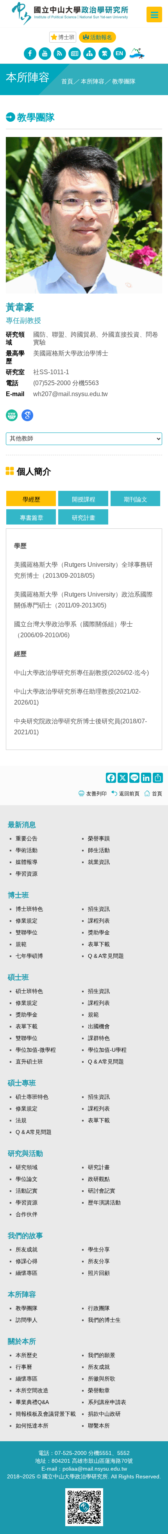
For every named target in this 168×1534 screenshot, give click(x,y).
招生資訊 (99, 909)
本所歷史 (27, 1355)
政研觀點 (99, 1179)
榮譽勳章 (99, 1390)
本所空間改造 (32, 1390)
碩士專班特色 (32, 1097)
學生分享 (99, 1249)
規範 (21, 944)
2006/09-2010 (39, 635)
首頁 (67, 81)
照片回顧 (99, 1273)
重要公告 (27, 838)
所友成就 (27, 1249)
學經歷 (31, 499)
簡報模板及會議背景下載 (46, 1414)
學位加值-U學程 (107, 1050)
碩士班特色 (29, 991)
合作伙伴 (27, 1214)
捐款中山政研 (104, 1414)
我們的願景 (101, 1355)
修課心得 (27, 1261)
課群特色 (99, 1038)
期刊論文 (135, 499)
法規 (21, 1120)
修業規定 (27, 921)
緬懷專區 (27, 1273)
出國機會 (99, 1026)
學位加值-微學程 (36, 1050)
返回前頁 (129, 794)
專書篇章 (31, 517)
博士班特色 (29, 909)
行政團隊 (99, 1308)
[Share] (157, 778)
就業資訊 (99, 862)
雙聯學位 (27, 932)
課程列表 (99, 921)
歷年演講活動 (104, 1202)
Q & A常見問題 (106, 956)
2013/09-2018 (64, 575)
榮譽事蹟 (99, 838)
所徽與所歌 (101, 1378)
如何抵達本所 (32, 1425)
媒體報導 (27, 862)
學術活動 (27, 850)
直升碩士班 (29, 1061)
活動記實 (27, 1191)
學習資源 (27, 874)
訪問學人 (27, 1320)
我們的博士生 (104, 1320)
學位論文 (27, 1179)
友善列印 (96, 794)
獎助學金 (99, 932)
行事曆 (24, 1367)
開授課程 (83, 499)
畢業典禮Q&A (32, 1402)
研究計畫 (83, 517)
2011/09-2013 (77, 605)
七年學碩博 (29, 956)
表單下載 (99, 944)
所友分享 (99, 1261)
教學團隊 (27, 1308)
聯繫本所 (99, 1425)
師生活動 (99, 850)
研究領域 (27, 1167)
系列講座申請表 (107, 1402)
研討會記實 (101, 1191)
